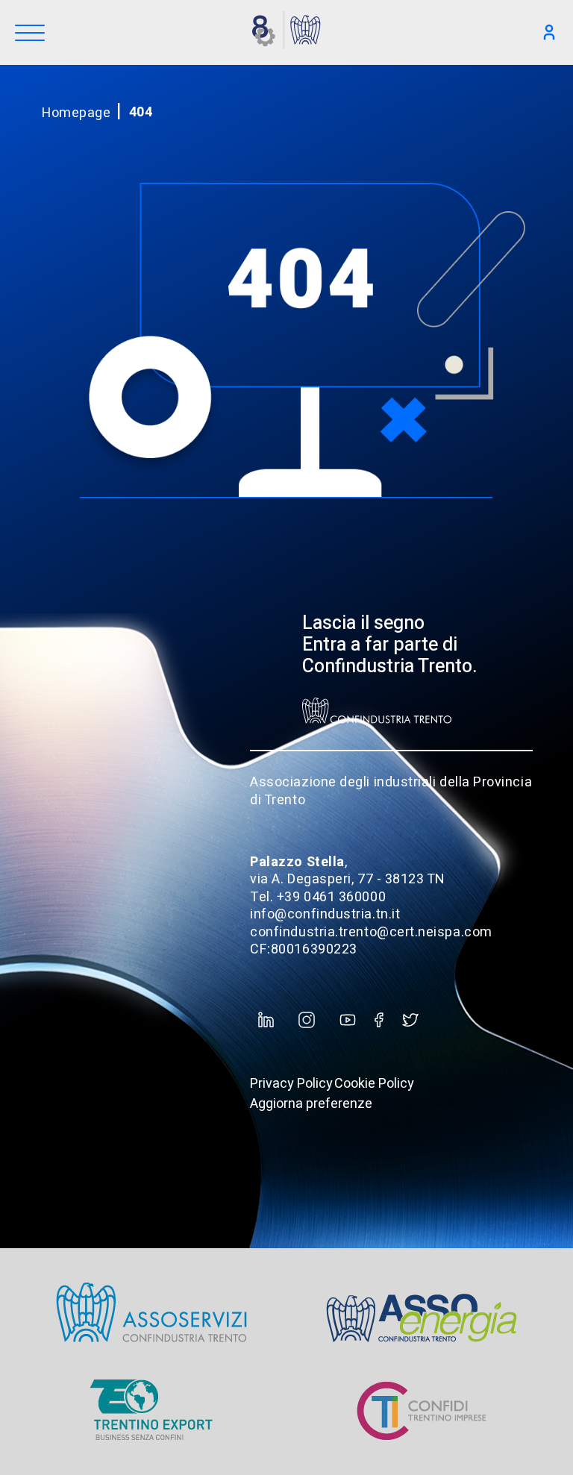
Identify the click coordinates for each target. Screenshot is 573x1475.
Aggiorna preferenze (311, 1104)
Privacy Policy (291, 1084)
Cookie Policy (374, 1084)
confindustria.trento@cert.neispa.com (371, 932)
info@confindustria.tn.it (325, 914)
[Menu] (30, 34)
